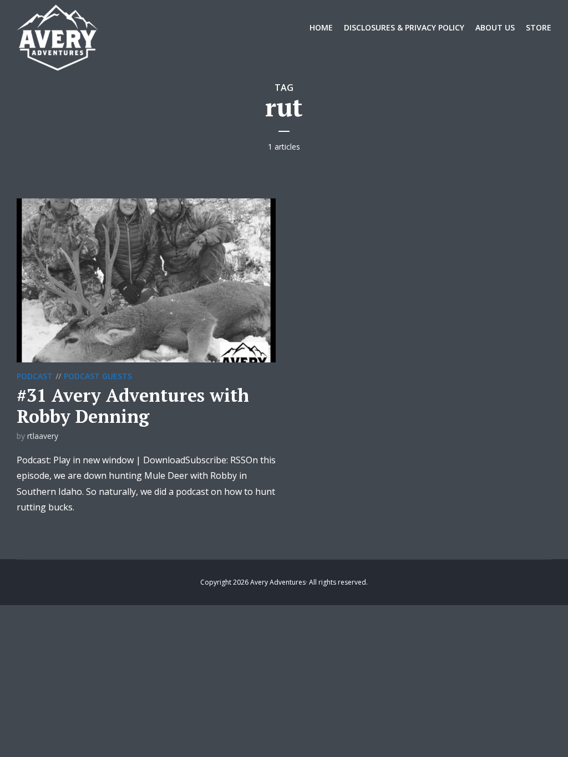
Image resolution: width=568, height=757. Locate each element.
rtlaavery (42, 436)
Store (538, 27)
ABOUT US (495, 27)
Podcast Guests (98, 376)
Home (321, 27)
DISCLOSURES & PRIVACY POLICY (404, 27)
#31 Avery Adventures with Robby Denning (133, 405)
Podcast (35, 376)
